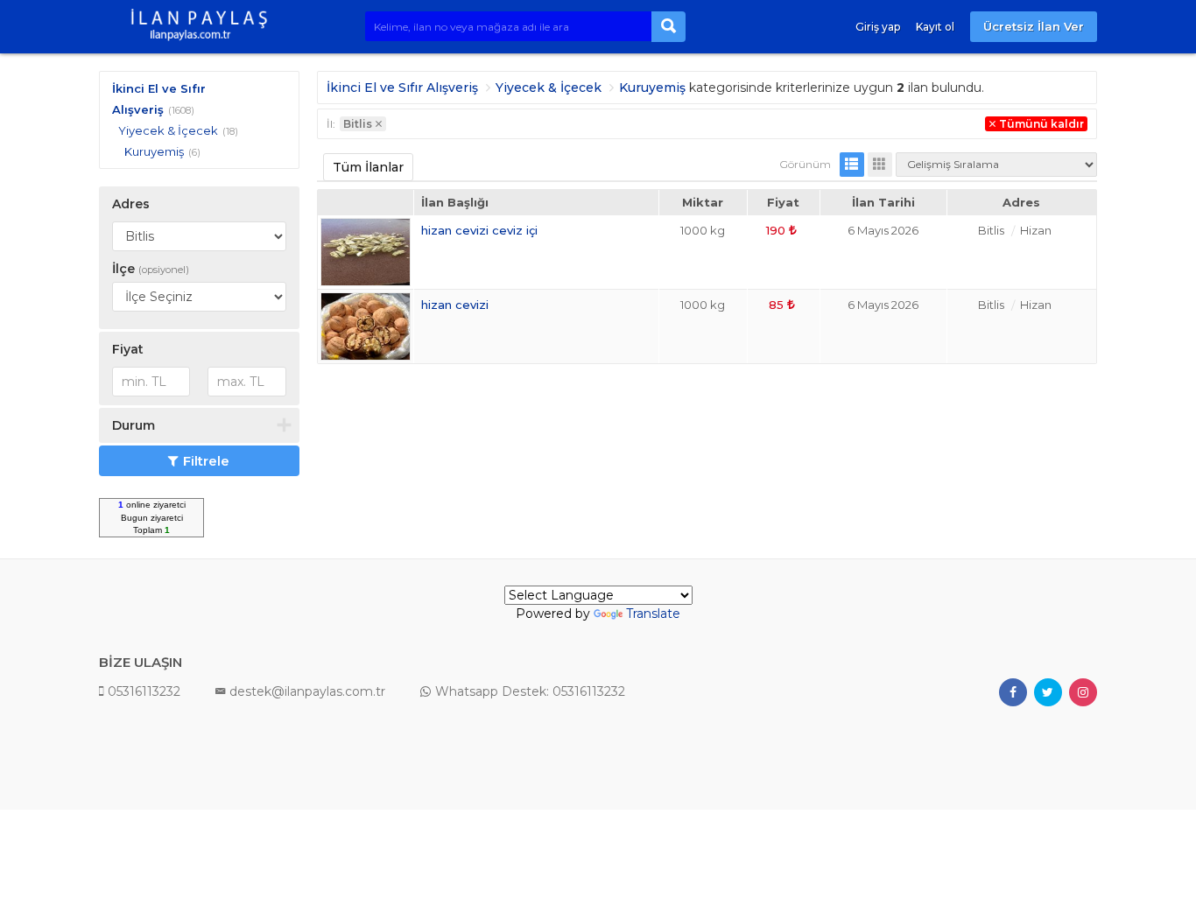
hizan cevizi (455, 305)
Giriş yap (877, 26)
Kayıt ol (935, 26)
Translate (653, 613)
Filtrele (206, 461)
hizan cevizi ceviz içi (479, 230)
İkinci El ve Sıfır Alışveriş (402, 87)
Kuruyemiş (154, 151)
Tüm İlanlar (368, 167)
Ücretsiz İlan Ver (1033, 26)
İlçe (150, 269)
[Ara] (668, 26)
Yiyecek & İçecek (168, 130)
